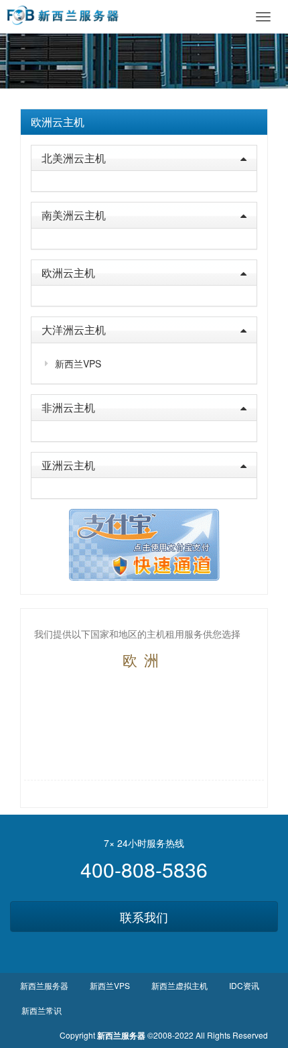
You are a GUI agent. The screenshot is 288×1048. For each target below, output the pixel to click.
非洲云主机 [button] (68, 407)
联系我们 (144, 916)
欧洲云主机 (57, 121)
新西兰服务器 (44, 985)
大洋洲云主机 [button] (74, 329)
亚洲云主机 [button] (68, 465)
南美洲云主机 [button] (74, 215)
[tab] (144, 122)
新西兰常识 (41, 1010)
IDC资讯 (244, 985)
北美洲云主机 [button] (74, 158)
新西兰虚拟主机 (179, 985)
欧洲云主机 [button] (68, 272)
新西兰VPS (78, 363)
